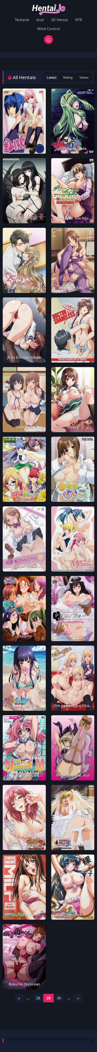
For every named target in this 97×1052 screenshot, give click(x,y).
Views (84, 77)
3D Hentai (59, 19)
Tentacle (22, 19)
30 (59, 998)
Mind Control (48, 28)
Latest (51, 77)
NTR (78, 19)
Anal (40, 19)
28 (38, 998)
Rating (68, 77)
